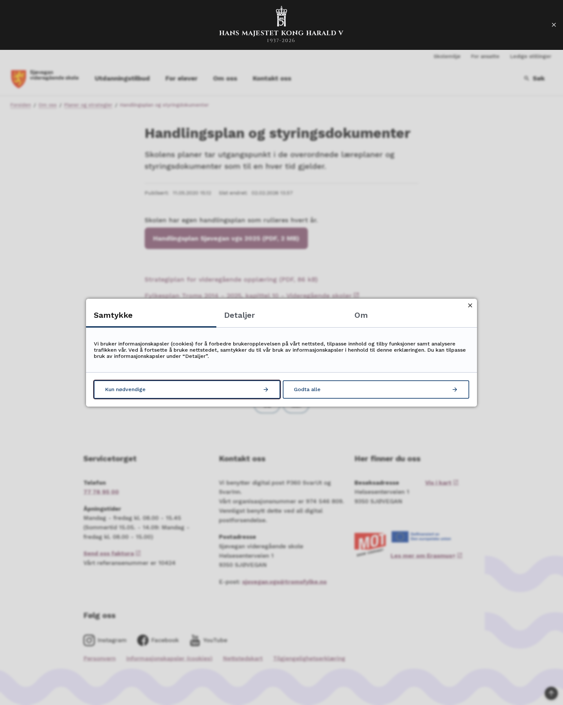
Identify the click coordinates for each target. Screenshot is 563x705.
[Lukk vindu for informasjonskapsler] (470, 305)
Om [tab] (361, 315)
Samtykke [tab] (113, 315)
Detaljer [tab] (239, 315)
